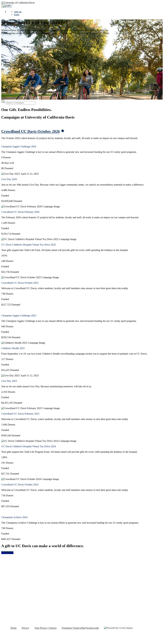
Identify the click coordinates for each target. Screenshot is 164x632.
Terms (13, 628)
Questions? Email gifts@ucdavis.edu (80, 628)
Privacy (25, 628)
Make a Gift (7, 552)
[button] (6, 6)
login (16, 14)
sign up (17, 11)
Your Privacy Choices (45, 628)
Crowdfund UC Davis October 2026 (30, 131)
